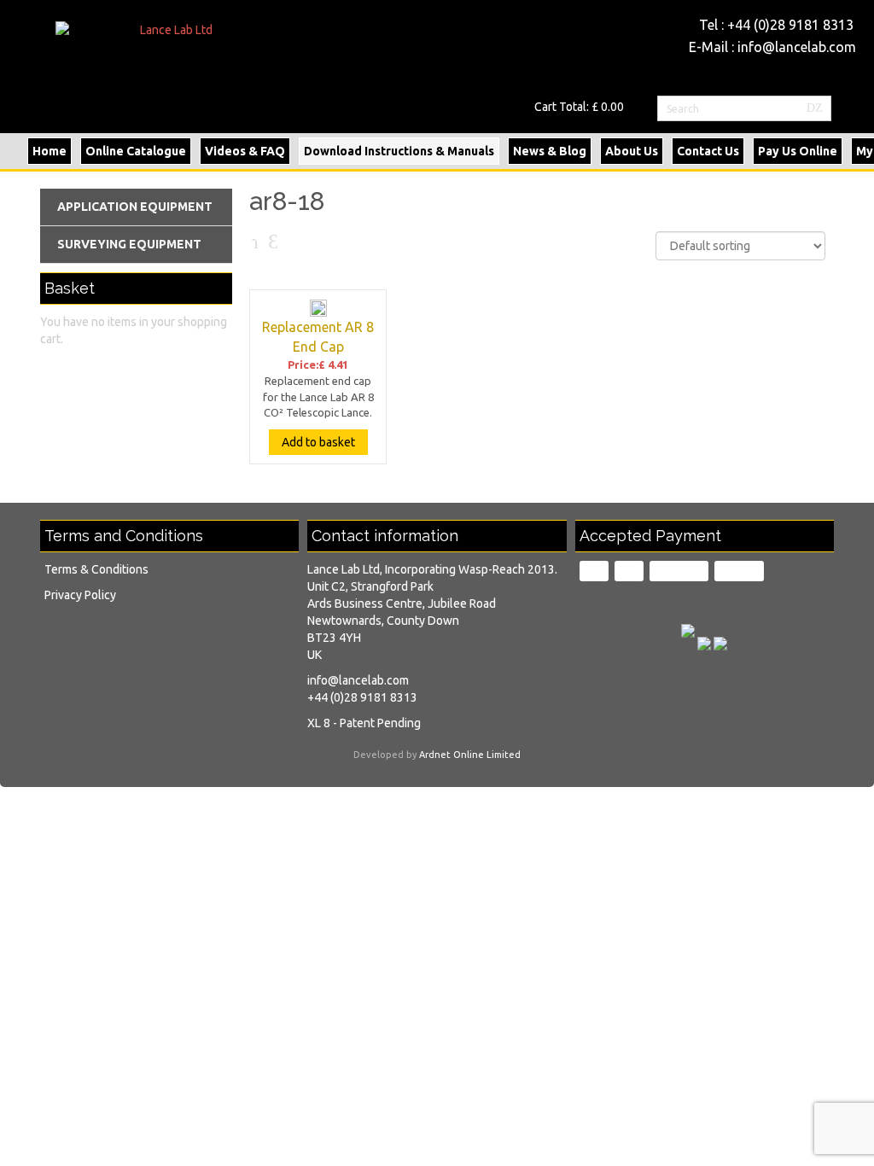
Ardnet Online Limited (470, 754)
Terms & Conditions (96, 569)
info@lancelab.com (796, 47)
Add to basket (318, 442)
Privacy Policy (80, 595)
